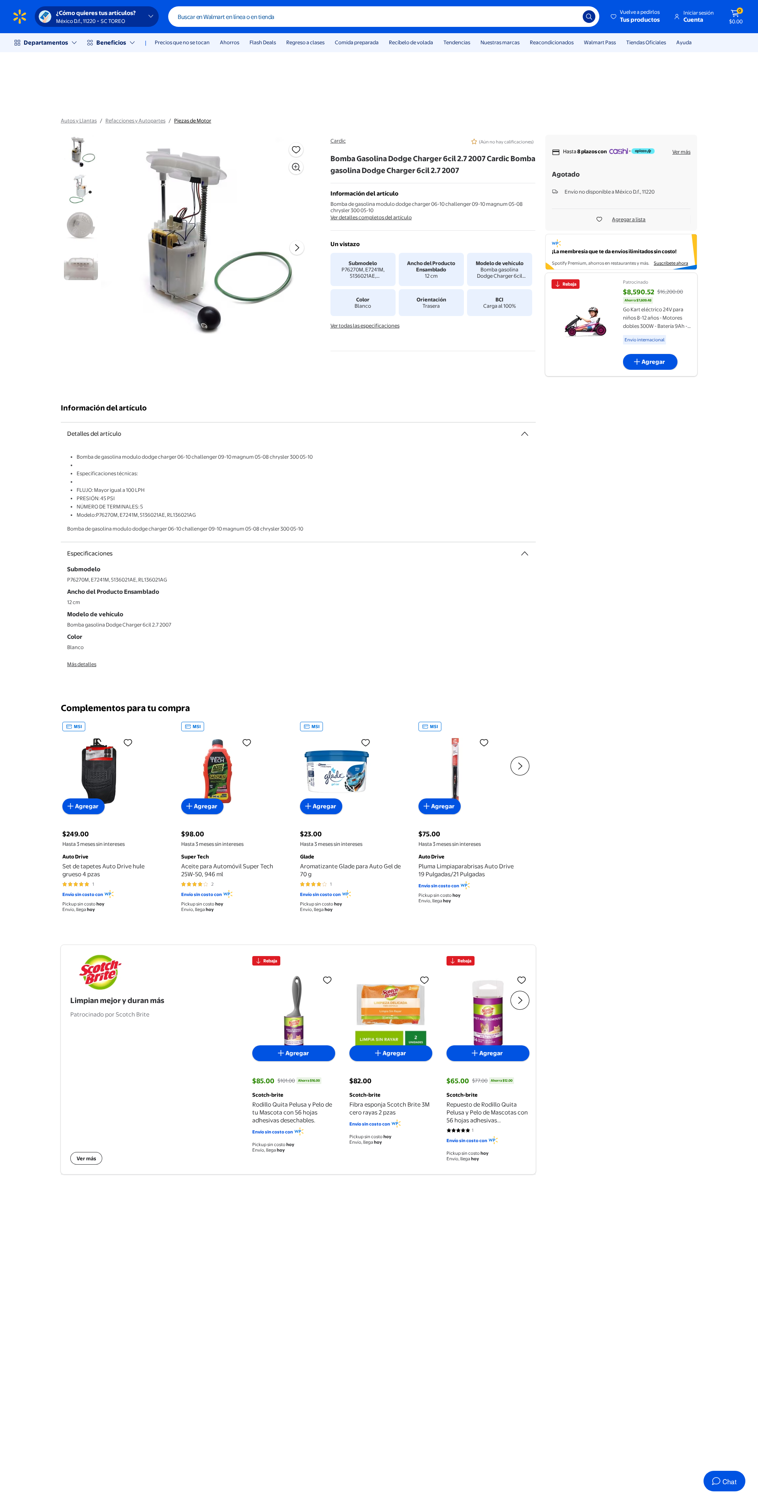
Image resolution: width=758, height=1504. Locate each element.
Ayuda (684, 42)
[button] (636, 16)
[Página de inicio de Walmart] (19, 16)
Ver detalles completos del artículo (371, 217)
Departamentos (46, 42)
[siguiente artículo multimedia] (297, 248)
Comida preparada (357, 42)
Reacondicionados (552, 42)
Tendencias (456, 42)
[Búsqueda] (589, 16)
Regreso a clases (305, 42)
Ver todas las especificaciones (365, 325)
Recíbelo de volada (411, 42)
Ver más (681, 152)
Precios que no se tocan (182, 42)
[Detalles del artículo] (524, 433)
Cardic (338, 140)
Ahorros (229, 42)
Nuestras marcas (500, 42)
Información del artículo (104, 407)
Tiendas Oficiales (646, 42)
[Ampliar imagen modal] (296, 167)
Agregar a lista (628, 219)
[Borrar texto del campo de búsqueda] (570, 16)
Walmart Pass (600, 42)
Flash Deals (263, 42)
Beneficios (111, 42)
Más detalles (81, 664)
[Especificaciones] (524, 553)
